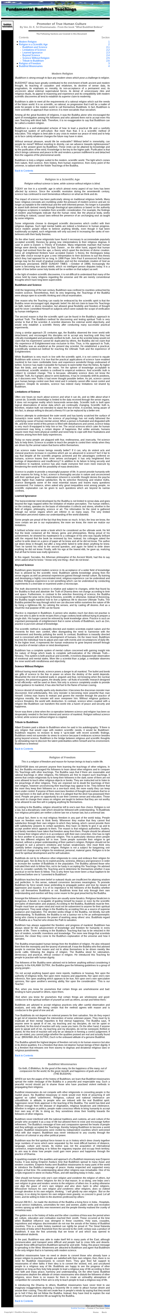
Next (107, 1306)
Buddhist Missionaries (31, 66)
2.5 (108, 58)
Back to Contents (24, 170)
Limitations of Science (34, 50)
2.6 (108, 60)
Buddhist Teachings (78, 1308)
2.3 (108, 52)
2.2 (108, 50)
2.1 (108, 47)
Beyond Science (31, 55)
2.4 (108, 55)
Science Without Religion (35, 58)
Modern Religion (28, 41)
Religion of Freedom (30, 63)
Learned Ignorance (32, 52)
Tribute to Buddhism (33, 60)
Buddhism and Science (34, 47)
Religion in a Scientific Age (33, 44)
